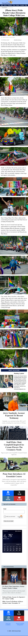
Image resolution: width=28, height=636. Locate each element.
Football (22, 5)
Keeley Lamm (6, 40)
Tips (14, 5)
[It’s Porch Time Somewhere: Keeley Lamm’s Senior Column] (14, 584)
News (5, 5)
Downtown (4, 7)
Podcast (10, 5)
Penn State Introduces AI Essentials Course (14, 475)
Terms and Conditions (7, 624)
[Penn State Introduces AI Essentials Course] (14, 471)
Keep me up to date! (8, 521)
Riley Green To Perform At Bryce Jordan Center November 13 (12, 602)
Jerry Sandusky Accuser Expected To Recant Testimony (14, 415)
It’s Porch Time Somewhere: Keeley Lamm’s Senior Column (13, 587)
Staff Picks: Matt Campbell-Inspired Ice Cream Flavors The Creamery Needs (14, 446)
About (17, 5)
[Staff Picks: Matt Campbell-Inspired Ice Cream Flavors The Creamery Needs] (14, 439)
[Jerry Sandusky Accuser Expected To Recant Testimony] (14, 410)
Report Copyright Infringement (20, 624)
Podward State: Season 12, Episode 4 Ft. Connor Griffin (13, 598)
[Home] (7, 3)
